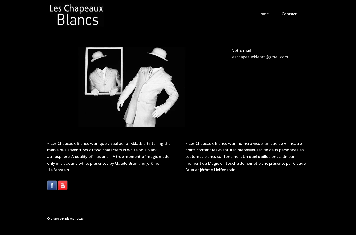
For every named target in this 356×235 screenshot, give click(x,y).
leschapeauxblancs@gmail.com (259, 57)
